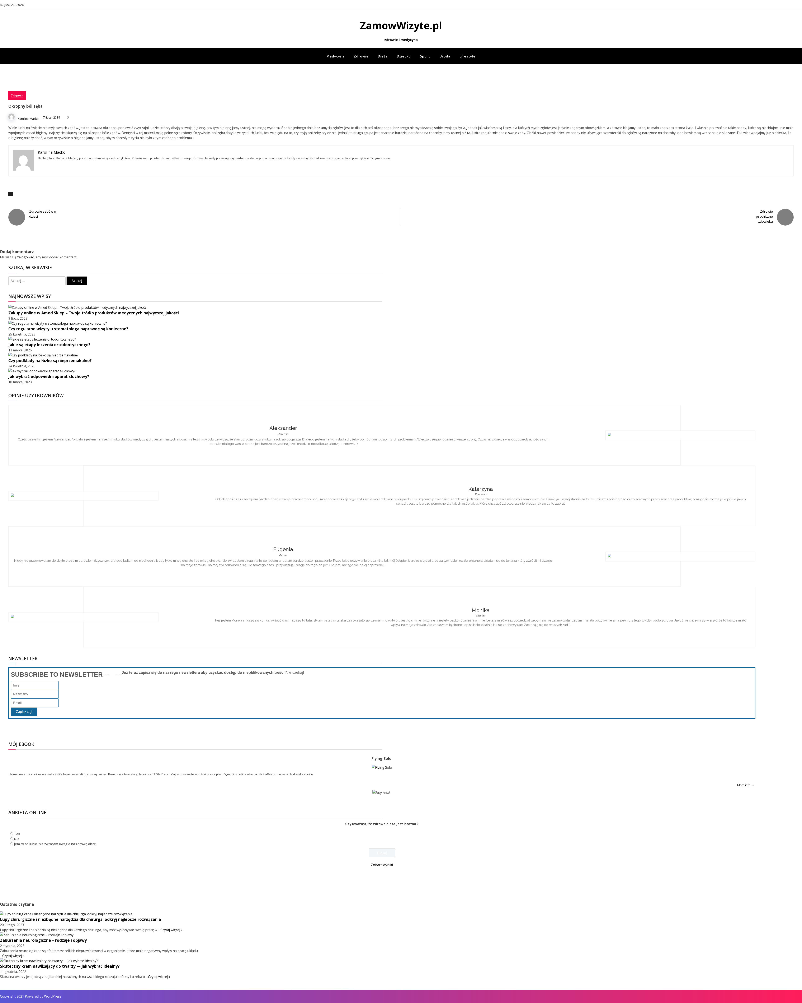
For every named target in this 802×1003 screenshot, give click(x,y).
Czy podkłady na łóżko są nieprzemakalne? (50, 360)
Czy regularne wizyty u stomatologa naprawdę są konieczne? (68, 328)
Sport (425, 56)
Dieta (383, 56)
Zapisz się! (24, 711)
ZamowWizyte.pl (401, 25)
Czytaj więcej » (171, 930)
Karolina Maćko (28, 119)
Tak (17, 834)
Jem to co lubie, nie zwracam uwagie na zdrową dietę (55, 844)
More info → (745, 785)
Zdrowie (361, 56)
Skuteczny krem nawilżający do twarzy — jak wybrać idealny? (60, 966)
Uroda (444, 56)
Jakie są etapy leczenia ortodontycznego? (49, 344)
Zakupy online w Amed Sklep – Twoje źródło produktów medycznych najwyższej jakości (93, 312)
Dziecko (404, 56)
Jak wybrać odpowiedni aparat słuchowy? (48, 376)
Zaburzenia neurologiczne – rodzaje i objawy (43, 940)
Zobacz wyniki (382, 865)
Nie (16, 839)
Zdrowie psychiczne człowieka (764, 216)
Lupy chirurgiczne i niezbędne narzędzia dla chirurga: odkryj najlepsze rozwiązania (80, 919)
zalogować (25, 257)
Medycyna (335, 56)
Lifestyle (467, 56)
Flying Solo (381, 758)
